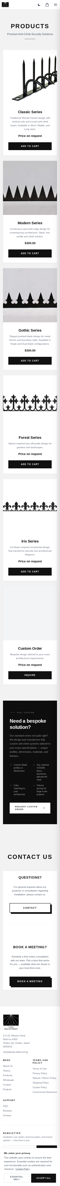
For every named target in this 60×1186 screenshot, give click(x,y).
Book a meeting (29, 981)
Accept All (43, 1178)
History (6, 1070)
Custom (7, 1084)
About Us (8, 1066)
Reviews (7, 1110)
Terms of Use (40, 1068)
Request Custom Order (26, 808)
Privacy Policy (40, 1073)
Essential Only (16, 1178)
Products (7, 1075)
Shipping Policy (41, 1082)
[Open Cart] (47, 4)
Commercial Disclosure (45, 1092)
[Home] (5, 4)
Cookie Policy (40, 1087)
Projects (7, 1089)
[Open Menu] (55, 5)
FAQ (5, 1106)
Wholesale (8, 1080)
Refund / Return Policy (44, 1078)
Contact (30, 907)
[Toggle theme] (39, 4)
